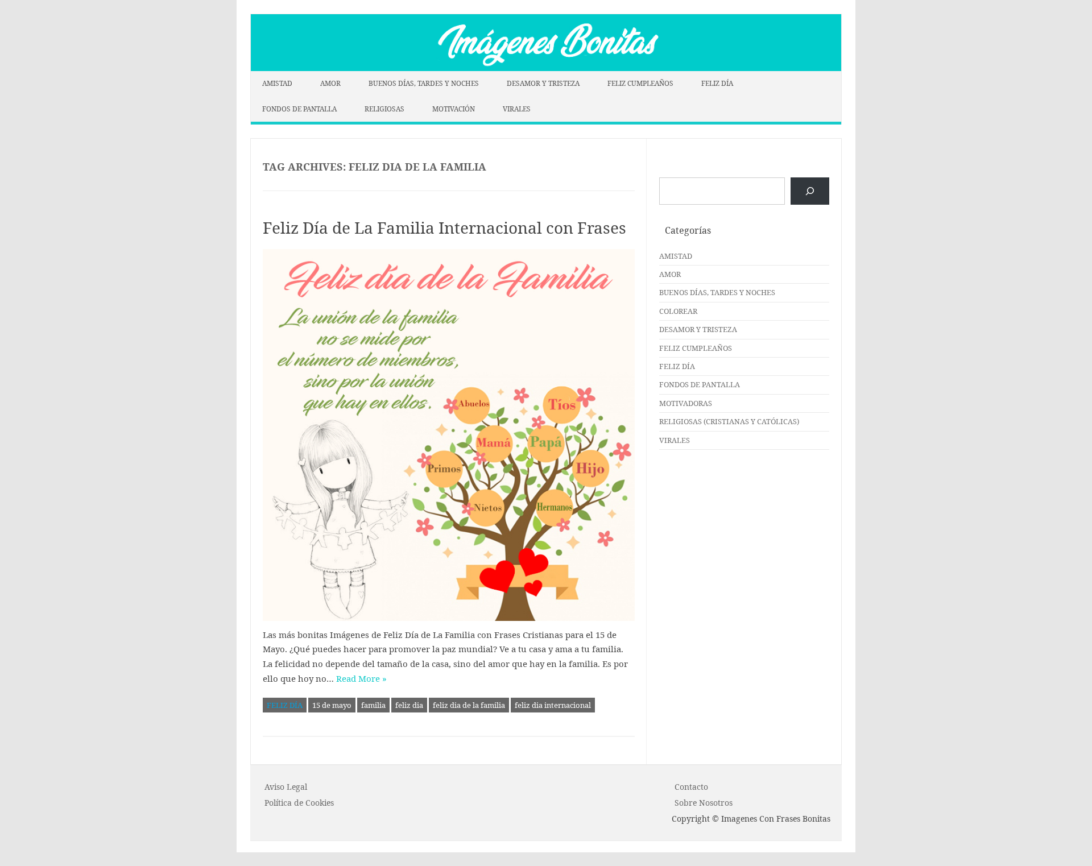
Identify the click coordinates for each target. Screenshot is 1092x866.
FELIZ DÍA (717, 83)
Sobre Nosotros (704, 802)
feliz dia (409, 705)
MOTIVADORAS (685, 403)
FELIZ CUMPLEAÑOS (640, 83)
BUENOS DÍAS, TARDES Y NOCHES (424, 83)
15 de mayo (331, 705)
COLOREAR (678, 311)
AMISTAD (277, 83)
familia (373, 705)
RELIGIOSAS (384, 109)
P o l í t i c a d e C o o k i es (299, 802)
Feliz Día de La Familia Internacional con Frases (444, 227)
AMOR (330, 83)
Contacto (691, 786)
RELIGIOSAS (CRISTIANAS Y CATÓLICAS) (729, 421)
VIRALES (517, 109)
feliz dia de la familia (469, 705)
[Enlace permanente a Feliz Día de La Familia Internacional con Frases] (449, 435)
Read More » (361, 678)
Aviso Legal (285, 786)
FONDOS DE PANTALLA (299, 109)
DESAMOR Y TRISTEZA (543, 83)
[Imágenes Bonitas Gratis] (546, 67)
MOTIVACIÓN (453, 109)
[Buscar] (810, 191)
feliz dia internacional (553, 705)
